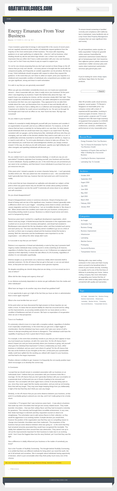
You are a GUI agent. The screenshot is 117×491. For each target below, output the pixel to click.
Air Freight (84, 220)
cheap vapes (102, 77)
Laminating (84, 238)
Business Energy (24, 462)
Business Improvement (88, 231)
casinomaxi (104, 61)
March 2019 (85, 200)
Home (9, 19)
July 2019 (84, 186)
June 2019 (84, 189)
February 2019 (85, 203)
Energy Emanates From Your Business (94, 141)
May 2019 (84, 193)
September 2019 (86, 179)
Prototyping (84, 245)
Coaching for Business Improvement (93, 158)
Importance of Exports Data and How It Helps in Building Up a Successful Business (94, 153)
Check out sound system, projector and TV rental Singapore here (92, 116)
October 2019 (85, 175)
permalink (58, 462)
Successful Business (88, 248)
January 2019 (85, 207)
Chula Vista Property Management (95, 36)
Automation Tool (86, 224)
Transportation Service (88, 252)
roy (32, 40)
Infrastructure (85, 234)
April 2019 (84, 196)
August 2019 (85, 182)
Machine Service (86, 241)
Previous (13, 469)
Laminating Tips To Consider (90, 162)
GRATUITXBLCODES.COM (30, 8)
